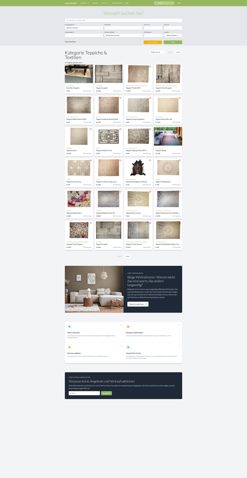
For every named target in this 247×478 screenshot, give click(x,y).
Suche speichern (153, 42)
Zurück (170, 52)
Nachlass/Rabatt (109, 32)
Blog (127, 3)
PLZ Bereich (147, 32)
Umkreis (166, 32)
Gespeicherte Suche (133, 353)
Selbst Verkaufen (117, 3)
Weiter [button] (178, 52)
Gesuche (95, 3)
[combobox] (122, 28)
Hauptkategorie (69, 24)
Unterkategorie (69, 32)
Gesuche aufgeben (74, 353)
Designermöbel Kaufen (134, 333)
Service (104, 3)
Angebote (83, 3)
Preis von (147, 24)
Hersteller (107, 24)
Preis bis (166, 24)
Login (179, 3)
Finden (173, 42)
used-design (71, 3)
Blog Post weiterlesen (136, 304)
